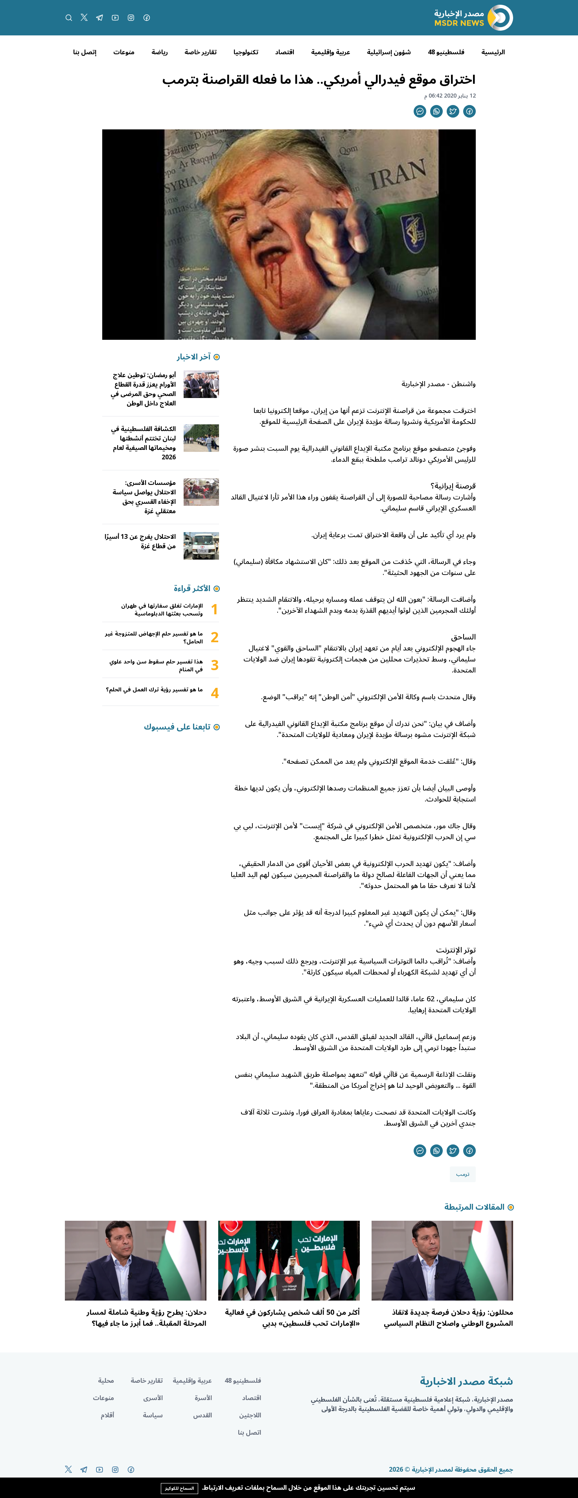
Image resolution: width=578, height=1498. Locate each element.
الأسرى (153, 1398)
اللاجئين (250, 1415)
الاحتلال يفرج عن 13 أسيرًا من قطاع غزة (140, 541)
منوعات (123, 52)
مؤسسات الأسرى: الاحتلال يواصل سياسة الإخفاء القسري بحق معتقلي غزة (144, 497)
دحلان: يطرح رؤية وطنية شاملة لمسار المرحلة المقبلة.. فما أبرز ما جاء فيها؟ (146, 1318)
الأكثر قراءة (192, 588)
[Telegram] (99, 18)
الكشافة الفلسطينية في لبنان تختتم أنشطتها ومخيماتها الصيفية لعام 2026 (143, 443)
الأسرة (203, 1398)
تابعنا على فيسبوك (177, 727)
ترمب (462, 1174)
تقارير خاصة (200, 52)
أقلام (107, 1415)
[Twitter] (84, 18)
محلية (106, 1381)
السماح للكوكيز (179, 1488)
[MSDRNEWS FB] (147, 18)
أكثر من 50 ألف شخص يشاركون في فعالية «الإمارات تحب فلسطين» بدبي (292, 1318)
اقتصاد (284, 52)
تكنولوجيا (246, 52)
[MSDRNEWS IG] (131, 18)
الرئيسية (493, 52)
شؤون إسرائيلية (389, 52)
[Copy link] (420, 111)
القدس (202, 1415)
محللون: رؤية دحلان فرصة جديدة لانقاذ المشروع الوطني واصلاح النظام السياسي (448, 1318)
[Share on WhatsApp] (436, 111)
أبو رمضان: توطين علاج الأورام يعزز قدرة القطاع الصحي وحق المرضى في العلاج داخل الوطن (143, 389)
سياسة (153, 1415)
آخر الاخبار (193, 357)
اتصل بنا (249, 1432)
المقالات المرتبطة (474, 1207)
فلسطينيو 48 (446, 52)
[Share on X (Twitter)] (453, 111)
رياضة (159, 52)
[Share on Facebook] (469, 111)
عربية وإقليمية (330, 52)
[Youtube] (115, 18)
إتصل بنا (84, 52)
